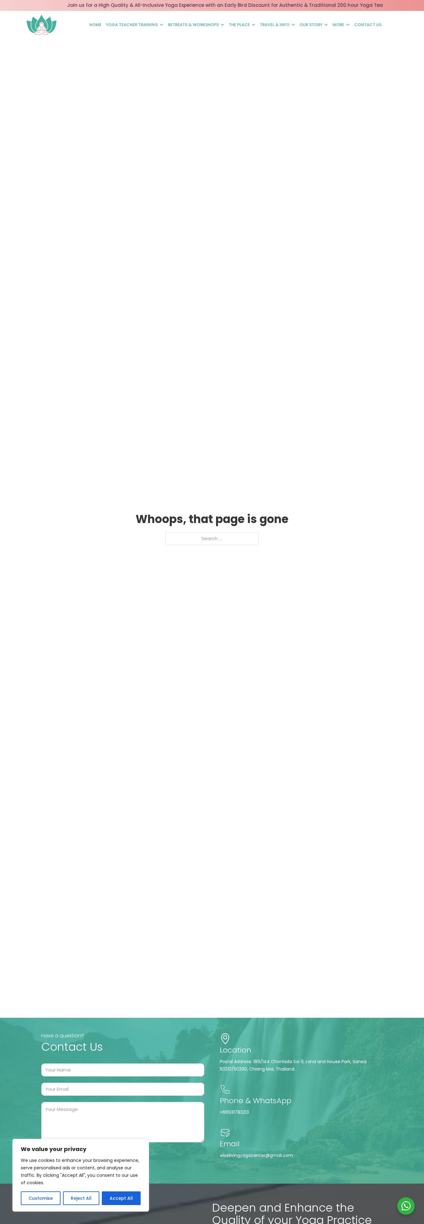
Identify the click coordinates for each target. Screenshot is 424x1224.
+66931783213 (234, 1112)
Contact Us (367, 25)
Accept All (121, 1198)
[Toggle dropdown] (162, 25)
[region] (80, 1175)
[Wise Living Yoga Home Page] (41, 25)
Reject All (81, 1198)
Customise (41, 1198)
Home (95, 25)
